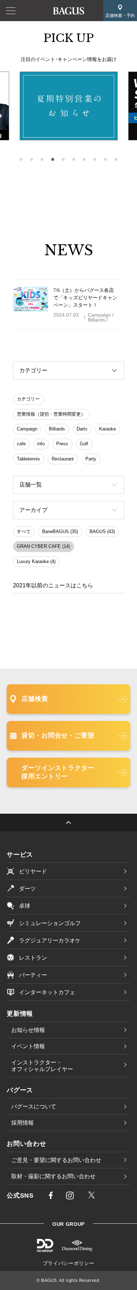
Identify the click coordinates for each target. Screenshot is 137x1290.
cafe (21, 443)
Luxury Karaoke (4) (36, 561)
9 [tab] (105, 159)
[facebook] (51, 1196)
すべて (24, 531)
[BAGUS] (68, 10)
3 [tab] (42, 159)
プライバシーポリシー (68, 1263)
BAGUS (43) (102, 531)
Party (90, 458)
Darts (82, 429)
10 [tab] (115, 159)
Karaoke (107, 429)
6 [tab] (73, 159)
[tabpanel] (69, 106)
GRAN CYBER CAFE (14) (43, 546)
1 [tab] (21, 159)
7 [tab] (84, 159)
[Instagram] (70, 1197)
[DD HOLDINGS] (45, 1249)
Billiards (57, 429)
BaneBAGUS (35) (60, 531)
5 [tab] (63, 159)
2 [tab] (31, 159)
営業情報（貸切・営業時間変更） (51, 414)
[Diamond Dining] (77, 1249)
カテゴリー (28, 399)
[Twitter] (91, 1196)
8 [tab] (94, 159)
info (41, 443)
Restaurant (63, 458)
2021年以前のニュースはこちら (53, 585)
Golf (84, 443)
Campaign (27, 429)
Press (62, 443)
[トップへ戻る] (68, 822)
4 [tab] (52, 159)
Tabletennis (28, 458)
